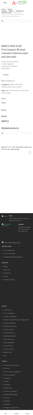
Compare (6, 74)
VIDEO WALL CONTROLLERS (19, 90)
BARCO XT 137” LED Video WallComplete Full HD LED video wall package (16, 148)
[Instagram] (14, 236)
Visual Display (16, 87)
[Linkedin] (9, 236)
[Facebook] (4, 236)
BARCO (11, 11)
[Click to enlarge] (5, 37)
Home (3, 9)
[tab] (4, 110)
